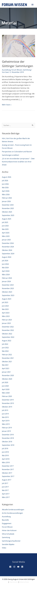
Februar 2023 (7, 320)
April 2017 (5, 494)
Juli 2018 (5, 448)
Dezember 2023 (8, 285)
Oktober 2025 (7, 212)
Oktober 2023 (7, 292)
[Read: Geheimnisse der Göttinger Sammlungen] (18, 46)
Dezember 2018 (8, 435)
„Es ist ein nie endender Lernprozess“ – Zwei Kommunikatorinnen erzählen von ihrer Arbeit (18, 161)
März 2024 (6, 274)
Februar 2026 (7, 198)
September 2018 (8, 445)
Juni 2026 (5, 184)
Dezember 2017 (8, 466)
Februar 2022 (7, 354)
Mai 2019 (5, 417)
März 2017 (6, 497)
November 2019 (8, 403)
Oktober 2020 (7, 379)
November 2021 (8, 358)
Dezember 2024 (8, 243)
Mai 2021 (5, 365)
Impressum (13, 582)
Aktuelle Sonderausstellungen (13, 509)
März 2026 (6, 194)
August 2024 (6, 257)
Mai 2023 (5, 309)
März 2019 (6, 424)
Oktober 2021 (7, 361)
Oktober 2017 (7, 473)
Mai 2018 (5, 455)
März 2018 (6, 462)
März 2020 (6, 393)
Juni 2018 (5, 452)
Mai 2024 (5, 267)
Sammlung (27, 70)
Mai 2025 (5, 229)
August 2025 (6, 219)
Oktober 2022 (7, 334)
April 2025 (5, 233)
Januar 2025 (6, 240)
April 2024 (5, 271)
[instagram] (15, 567)
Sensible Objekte (8, 544)
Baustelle (5, 520)
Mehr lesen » (6, 104)
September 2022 (8, 337)
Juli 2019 (5, 410)
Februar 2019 (7, 428)
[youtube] (19, 567)
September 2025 (8, 215)
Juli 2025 (5, 222)
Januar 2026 (6, 201)
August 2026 (6, 177)
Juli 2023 (5, 302)
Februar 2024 (7, 278)
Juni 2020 (5, 386)
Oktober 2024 (7, 250)
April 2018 (5, 459)
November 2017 (8, 469)
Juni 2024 (5, 264)
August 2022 (6, 341)
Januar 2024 (6, 281)
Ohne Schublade (8, 534)
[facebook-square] (11, 567)
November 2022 (8, 330)
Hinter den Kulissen (9, 530)
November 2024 (8, 247)
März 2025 (6, 236)
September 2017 (8, 476)
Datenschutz (24, 582)
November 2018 (8, 438)
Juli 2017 (5, 483)
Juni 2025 (5, 226)
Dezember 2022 (8, 327)
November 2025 (8, 208)
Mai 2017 (5, 490)
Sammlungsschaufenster (11, 541)
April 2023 (5, 313)
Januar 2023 (6, 323)
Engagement (6, 523)
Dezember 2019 (8, 400)
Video (4, 548)
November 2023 (8, 288)
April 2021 (5, 368)
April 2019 (5, 421)
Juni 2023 (5, 306)
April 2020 (5, 389)
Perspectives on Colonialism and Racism (17, 151)
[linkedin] (23, 567)
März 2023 (6, 316)
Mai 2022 (5, 351)
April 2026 (5, 191)
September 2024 (8, 253)
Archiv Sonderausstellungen (12, 513)
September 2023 (8, 295)
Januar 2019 (6, 431)
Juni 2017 (5, 487)
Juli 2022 (5, 344)
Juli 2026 (5, 180)
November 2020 (8, 375)
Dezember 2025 (8, 205)
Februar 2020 (7, 396)
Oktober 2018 (7, 442)
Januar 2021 (6, 372)
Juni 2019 (5, 414)
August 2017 (6, 480)
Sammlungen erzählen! (10, 155)
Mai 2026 (5, 187)
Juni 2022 (5, 347)
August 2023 (6, 299)
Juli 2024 (5, 260)
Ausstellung (6, 70)
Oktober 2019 (7, 407)
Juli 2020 (5, 382)
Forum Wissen (16, 70)
